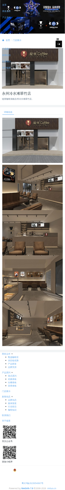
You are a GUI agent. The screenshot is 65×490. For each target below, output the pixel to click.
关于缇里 (6, 67)
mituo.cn (51, 488)
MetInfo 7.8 (27, 488)
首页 (4, 4)
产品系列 (6, 17)
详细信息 (8, 112)
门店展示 (6, 48)
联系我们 (6, 61)
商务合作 (6, 11)
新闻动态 (6, 55)
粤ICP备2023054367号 (32, 483)
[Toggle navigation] (57, 39)
